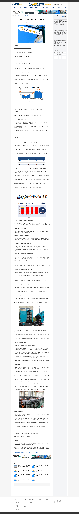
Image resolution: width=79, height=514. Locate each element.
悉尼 (54, 54)
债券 (40, 505)
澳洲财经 (22, 15)
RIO (32, 452)
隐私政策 (25, 506)
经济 (60, 52)
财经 (16, 452)
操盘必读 (17, 502)
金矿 (62, 54)
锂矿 (65, 52)
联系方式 (25, 505)
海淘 (62, 52)
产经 (37, 452)
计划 (23, 452)
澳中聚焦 (17, 506)
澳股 (40, 502)
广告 (25, 502)
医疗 (57, 52)
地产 (54, 52)
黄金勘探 (30, 452)
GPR (33, 452)
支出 (27, 452)
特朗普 (18, 452)
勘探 (26, 452)
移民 (57, 54)
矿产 (24, 452)
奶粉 (65, 54)
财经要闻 (26, 15)
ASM (35, 452)
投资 (21, 452)
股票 (47, 502)
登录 (33, 505)
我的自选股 (32, 502)
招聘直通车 (17, 509)
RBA (60, 54)
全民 (19, 452)
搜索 (66, 4)
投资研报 (17, 505)
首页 (19, 15)
